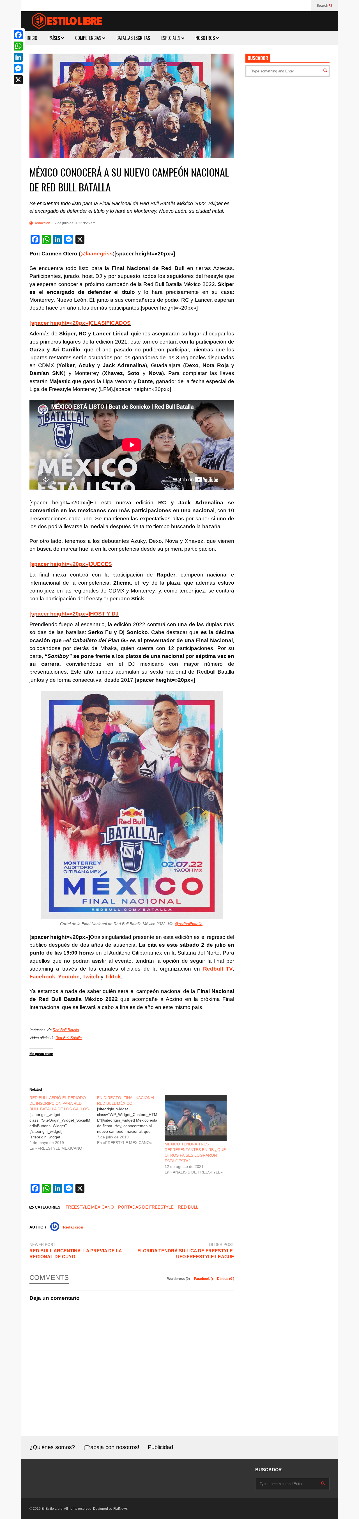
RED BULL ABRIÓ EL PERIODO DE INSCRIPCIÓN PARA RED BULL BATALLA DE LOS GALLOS (59, 1103)
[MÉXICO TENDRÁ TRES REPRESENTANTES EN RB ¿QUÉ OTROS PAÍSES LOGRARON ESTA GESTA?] (196, 1118)
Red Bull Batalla (66, 1030)
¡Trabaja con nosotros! (111, 1447)
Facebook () (204, 1279)
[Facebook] (18, 34)
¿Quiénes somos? (52, 1447)
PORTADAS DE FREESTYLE (146, 1207)
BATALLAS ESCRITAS (133, 38)
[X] (18, 79)
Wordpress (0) (179, 1279)
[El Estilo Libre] (67, 21)
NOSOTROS (205, 38)
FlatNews (120, 1509)
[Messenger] (18, 68)
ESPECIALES (171, 38)
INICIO (32, 38)
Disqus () (225, 1279)
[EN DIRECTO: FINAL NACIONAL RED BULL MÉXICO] (131, 1120)
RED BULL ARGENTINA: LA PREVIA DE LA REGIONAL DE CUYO (75, 1253)
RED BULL (188, 1207)
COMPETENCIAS (88, 38)
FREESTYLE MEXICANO (90, 1207)
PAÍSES (55, 38)
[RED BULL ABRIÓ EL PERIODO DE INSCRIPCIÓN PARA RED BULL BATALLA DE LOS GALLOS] (63, 1123)
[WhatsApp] (18, 46)
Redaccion (41, 223)
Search (323, 6)
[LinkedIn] (18, 57)
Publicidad (160, 1447)
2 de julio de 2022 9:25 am (75, 223)
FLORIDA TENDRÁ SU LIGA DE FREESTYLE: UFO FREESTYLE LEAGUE (185, 1253)
